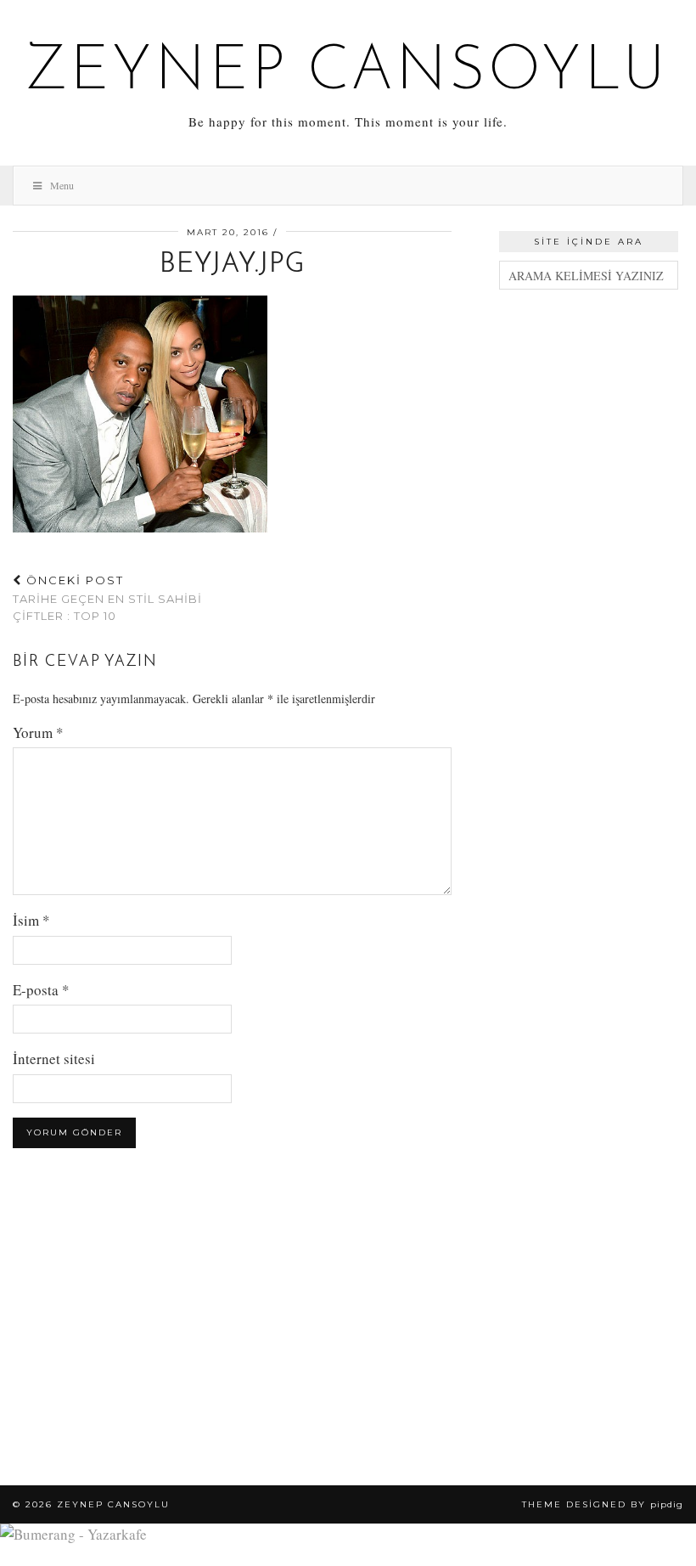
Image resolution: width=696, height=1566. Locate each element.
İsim (31, 920)
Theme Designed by (602, 1504)
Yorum (38, 732)
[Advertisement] (588, 394)
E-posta (41, 990)
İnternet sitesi (54, 1058)
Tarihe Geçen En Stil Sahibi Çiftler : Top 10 (107, 597)
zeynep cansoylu (348, 73)
